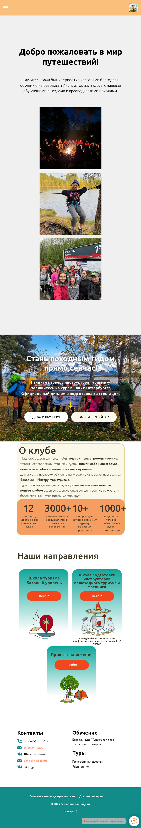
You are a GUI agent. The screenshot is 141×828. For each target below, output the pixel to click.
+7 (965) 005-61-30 (37, 741)
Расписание (80, 766)
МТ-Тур (29, 767)
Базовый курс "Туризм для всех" (93, 739)
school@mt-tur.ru (35, 760)
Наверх (69, 811)
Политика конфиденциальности (52, 796)
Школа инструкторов (86, 744)
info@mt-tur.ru (33, 747)
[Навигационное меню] (5, 7)
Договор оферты (91, 796)
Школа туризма (34, 754)
